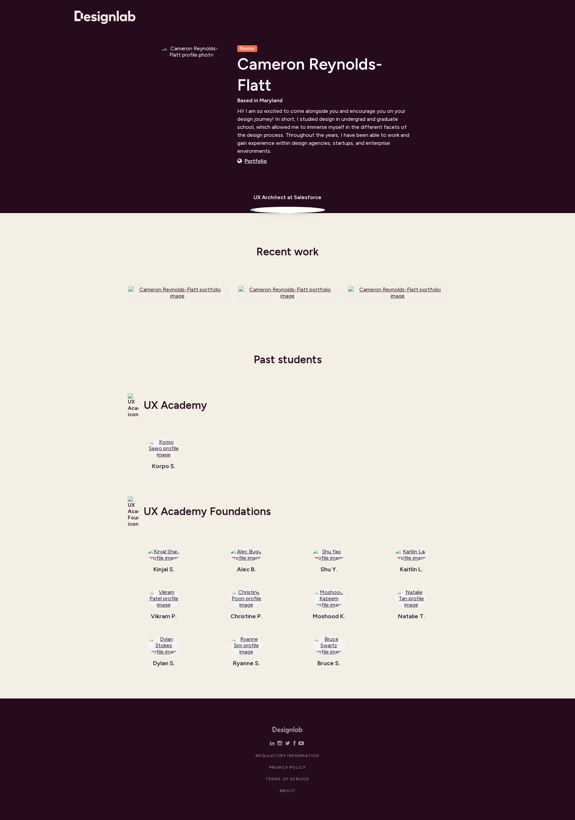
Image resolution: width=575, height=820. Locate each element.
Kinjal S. (163, 569)
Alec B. (246, 569)
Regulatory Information (287, 755)
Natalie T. (411, 616)
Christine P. (246, 616)
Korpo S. (163, 466)
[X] (287, 743)
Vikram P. (164, 616)
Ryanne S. (246, 663)
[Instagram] (280, 743)
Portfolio (256, 161)
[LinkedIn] (272, 743)
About (287, 790)
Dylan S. (164, 663)
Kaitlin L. (411, 569)
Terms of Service (287, 779)
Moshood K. (329, 616)
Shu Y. (328, 569)
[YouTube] (301, 743)
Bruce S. (328, 663)
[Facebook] (294, 743)
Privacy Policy (287, 767)
